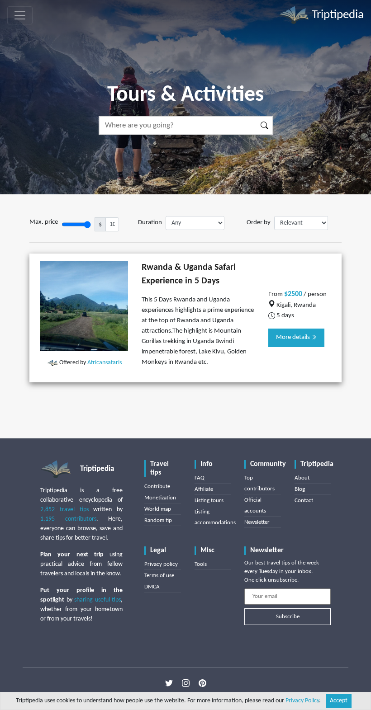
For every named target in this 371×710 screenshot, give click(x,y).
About (302, 478)
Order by (259, 222)
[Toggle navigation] (20, 15)
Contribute (157, 486)
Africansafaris (104, 363)
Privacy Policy (302, 701)
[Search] (265, 125)
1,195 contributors (68, 519)
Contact (304, 500)
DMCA (152, 587)
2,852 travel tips (64, 509)
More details (293, 337)
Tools (201, 564)
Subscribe (288, 617)
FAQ (200, 478)
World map (157, 509)
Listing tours (209, 500)
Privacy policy (161, 564)
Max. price (43, 222)
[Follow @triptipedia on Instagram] (185, 683)
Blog (300, 489)
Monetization (160, 498)
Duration (150, 222)
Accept (338, 701)
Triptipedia (336, 15)
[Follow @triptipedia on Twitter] (169, 683)
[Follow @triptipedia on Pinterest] (202, 683)
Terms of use (159, 575)
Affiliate (204, 489)
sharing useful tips (97, 600)
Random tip (158, 520)
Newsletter (257, 522)
